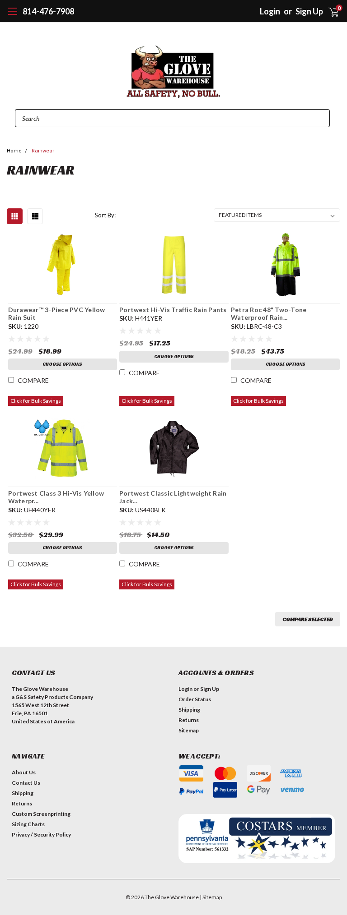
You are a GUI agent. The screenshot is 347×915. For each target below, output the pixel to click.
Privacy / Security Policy (41, 834)
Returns (188, 720)
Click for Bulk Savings (35, 400)
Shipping (189, 709)
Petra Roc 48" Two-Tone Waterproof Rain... (269, 314)
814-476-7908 (48, 11)
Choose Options (62, 364)
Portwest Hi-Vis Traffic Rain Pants (173, 309)
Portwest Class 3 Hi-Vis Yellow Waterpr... (56, 497)
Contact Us (26, 782)
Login (270, 11)
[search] (251, 11)
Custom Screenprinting (41, 813)
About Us (24, 772)
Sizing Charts (28, 824)
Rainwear (43, 151)
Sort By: (105, 215)
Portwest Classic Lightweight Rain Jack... (172, 497)
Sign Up (209, 688)
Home (14, 151)
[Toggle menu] (12, 16)
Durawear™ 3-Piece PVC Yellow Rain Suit (56, 314)
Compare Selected (307, 619)
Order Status (194, 699)
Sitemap (188, 730)
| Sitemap (211, 897)
